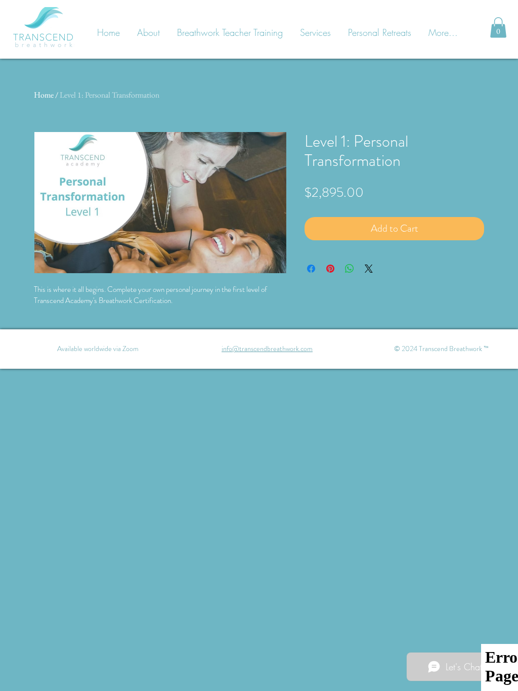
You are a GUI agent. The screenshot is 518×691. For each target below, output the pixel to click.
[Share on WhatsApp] (349, 269)
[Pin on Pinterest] (330, 269)
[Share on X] (369, 269)
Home (44, 95)
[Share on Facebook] (311, 269)
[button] (498, 27)
